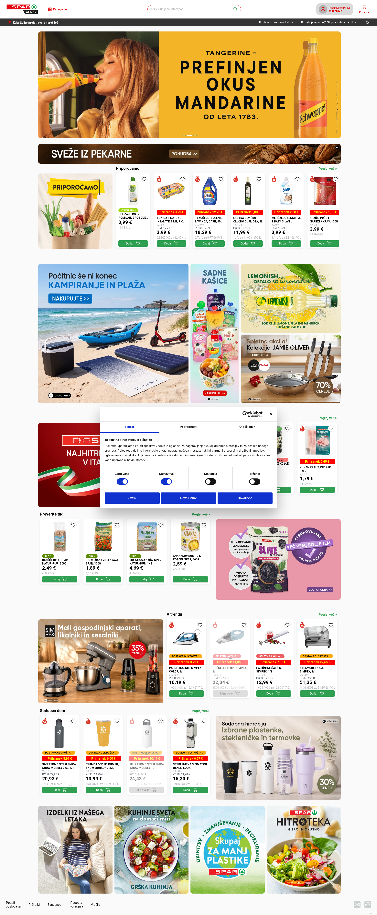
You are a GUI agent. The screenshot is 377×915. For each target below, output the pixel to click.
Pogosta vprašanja (76, 904)
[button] (22, 9)
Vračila (95, 905)
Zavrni (132, 498)
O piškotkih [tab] (247, 426)
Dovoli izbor (188, 498)
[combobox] (191, 9)
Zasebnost (55, 905)
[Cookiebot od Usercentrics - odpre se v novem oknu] (245, 414)
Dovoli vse (245, 498)
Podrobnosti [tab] (188, 426)
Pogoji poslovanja (13, 904)
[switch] (166, 482)
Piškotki (34, 905)
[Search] (235, 9)
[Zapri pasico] (271, 414)
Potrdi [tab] (129, 426)
